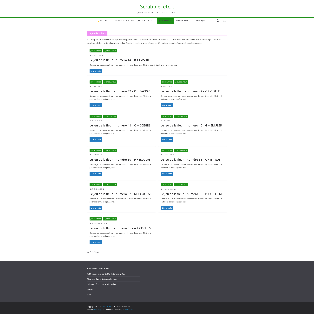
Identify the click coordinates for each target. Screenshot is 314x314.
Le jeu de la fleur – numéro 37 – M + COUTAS (120, 194)
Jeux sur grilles (145, 20)
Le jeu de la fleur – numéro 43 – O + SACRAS (120, 91)
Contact (90, 289)
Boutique (200, 20)
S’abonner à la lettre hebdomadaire (102, 284)
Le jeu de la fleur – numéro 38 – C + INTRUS (191, 159)
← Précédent (93, 252)
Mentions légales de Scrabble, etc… (102, 279)
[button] (154, 21)
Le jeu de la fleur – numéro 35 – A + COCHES (120, 228)
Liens (89, 294)
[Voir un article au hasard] (224, 21)
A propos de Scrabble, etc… (98, 269)
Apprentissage (183, 20)
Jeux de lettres (96, 51)
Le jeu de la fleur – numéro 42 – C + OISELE (190, 91)
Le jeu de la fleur (110, 51)
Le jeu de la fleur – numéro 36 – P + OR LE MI (192, 194)
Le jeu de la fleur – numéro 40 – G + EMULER (191, 125)
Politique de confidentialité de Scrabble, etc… (106, 274)
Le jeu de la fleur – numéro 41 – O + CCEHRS (120, 125)
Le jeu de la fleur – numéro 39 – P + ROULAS (120, 159)
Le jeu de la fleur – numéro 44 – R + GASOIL (120, 60)
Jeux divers (164, 20)
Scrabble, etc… (157, 6)
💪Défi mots (103, 20)
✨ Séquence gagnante (123, 20)
